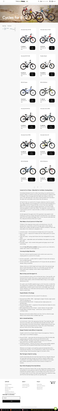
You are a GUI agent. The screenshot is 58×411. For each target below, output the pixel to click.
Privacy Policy (39, 384)
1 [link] (34, 187)
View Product (31, 127)
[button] (3, 1)
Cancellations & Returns (9, 391)
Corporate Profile (25, 384)
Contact (6, 385)
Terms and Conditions (41, 385)
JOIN (11, 401)
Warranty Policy (40, 387)
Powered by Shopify (33, 407)
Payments (7, 390)
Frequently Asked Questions (10, 393)
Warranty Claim (8, 388)
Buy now (32, 48)
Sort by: (4, 25)
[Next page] (41, 187)
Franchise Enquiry (8, 384)
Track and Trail (27, 407)
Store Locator (25, 387)
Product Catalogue (25, 385)
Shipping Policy (40, 388)
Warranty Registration (9, 387)
